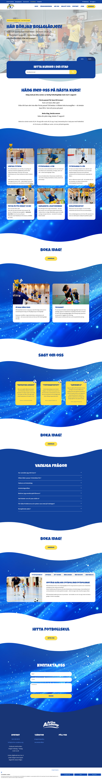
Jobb (82, 6)
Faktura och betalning (50, 483)
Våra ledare (68, 575)
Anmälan (91, 6)
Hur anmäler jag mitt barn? (50, 473)
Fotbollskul (33, 1)
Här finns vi (89, 575)
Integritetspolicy (39, 739)
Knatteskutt (26, 1)
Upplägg (48, 575)
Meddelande (34, 684)
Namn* (33, 674)
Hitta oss (51, 638)
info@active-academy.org (15, 742)
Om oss (56, 6)
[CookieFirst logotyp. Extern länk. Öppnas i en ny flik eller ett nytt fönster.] (1, 772)
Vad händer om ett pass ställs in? (50, 498)
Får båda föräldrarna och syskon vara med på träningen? (50, 504)
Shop (36, 6)
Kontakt (75, 6)
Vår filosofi (79, 575)
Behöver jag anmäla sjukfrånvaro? (50, 493)
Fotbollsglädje (37, 575)
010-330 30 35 (16, 739)
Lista (82, 59)
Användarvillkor (39, 742)
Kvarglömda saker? (50, 509)
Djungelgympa (18, 1)
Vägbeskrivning (46, 6)
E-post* (33, 679)
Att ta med (57, 575)
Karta (89, 59)
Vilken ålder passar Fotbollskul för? (50, 478)
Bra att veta (65, 6)
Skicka (51, 696)
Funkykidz (39, 1)
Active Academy (10, 1)
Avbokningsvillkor (50, 488)
